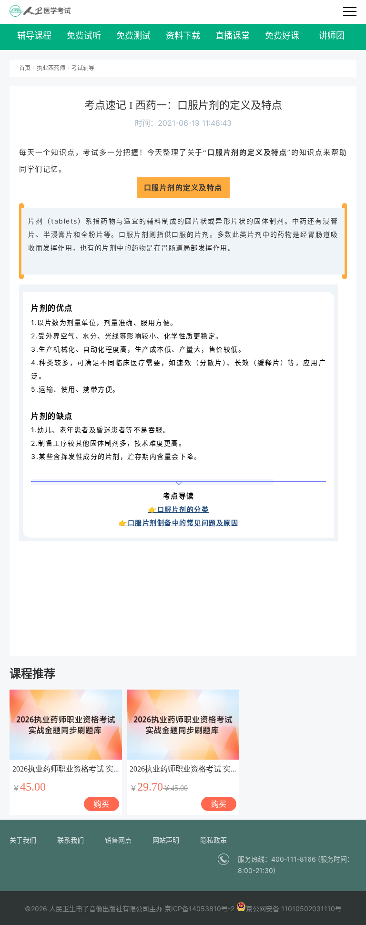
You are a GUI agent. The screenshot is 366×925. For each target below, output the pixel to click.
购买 (101, 804)
